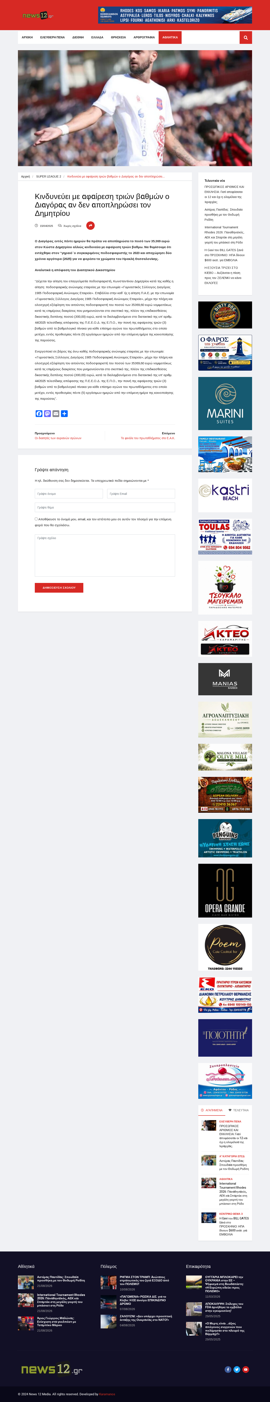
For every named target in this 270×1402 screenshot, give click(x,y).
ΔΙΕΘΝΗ (78, 37)
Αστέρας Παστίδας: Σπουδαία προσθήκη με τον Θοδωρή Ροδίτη (224, 214)
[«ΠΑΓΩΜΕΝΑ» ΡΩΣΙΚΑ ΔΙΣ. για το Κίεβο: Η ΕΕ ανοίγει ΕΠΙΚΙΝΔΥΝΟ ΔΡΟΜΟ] (108, 1302)
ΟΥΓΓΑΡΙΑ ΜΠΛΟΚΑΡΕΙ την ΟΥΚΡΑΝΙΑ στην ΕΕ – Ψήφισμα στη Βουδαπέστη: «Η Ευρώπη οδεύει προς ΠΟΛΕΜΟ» (224, 1284)
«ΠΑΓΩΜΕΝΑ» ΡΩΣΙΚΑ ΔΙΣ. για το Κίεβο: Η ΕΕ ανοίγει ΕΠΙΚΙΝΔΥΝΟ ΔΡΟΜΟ (143, 1300)
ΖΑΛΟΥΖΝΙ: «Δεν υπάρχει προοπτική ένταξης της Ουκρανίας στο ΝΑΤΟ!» (146, 1318)
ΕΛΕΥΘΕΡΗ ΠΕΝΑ (52, 37)
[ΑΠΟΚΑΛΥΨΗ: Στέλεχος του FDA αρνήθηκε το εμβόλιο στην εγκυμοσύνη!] (194, 1309)
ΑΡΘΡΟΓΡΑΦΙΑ (144, 37)
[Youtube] (245, 1369)
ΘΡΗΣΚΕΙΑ (118, 37)
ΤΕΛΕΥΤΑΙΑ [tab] (241, 1110)
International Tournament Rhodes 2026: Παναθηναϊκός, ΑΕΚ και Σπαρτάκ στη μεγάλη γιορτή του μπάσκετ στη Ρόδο (233, 1193)
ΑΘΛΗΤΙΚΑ (170, 37)
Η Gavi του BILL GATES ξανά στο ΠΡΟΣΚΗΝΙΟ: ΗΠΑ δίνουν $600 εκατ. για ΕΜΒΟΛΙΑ (225, 255)
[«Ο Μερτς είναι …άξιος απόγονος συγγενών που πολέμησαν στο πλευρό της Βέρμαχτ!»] (194, 1329)
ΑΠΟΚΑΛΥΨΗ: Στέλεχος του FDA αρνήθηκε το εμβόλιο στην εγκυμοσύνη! (224, 1307)
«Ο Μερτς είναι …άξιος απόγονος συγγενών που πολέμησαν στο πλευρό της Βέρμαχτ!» (224, 1328)
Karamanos (107, 1394)
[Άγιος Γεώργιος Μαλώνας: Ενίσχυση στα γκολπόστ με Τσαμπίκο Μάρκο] (26, 1323)
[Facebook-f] (228, 1369)
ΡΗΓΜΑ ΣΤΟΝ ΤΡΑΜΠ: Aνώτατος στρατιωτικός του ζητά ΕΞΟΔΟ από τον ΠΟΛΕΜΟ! (144, 1280)
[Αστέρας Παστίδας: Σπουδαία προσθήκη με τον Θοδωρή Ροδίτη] (26, 1282)
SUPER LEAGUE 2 (48, 176)
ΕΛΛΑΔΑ (97, 37)
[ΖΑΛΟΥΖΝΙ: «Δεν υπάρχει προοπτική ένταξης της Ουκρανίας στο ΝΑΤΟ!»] (108, 1321)
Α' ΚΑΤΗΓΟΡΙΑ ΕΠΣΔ (232, 1156)
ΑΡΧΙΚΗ (27, 37)
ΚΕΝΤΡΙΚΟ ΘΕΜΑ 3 (231, 1214)
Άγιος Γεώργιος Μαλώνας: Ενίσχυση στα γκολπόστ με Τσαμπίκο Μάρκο (56, 1322)
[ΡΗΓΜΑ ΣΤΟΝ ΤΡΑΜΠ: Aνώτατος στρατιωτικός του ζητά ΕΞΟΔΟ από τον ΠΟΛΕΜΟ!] (108, 1282)
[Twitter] (237, 1369)
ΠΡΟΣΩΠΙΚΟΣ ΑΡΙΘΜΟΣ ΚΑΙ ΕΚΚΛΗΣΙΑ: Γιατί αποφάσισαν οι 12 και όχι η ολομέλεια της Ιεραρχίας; (233, 1136)
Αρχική (25, 176)
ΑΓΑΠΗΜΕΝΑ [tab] (214, 1110)
